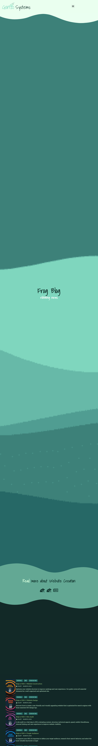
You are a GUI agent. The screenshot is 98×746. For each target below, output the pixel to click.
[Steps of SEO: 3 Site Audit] (10, 720)
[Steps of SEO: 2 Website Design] (10, 704)
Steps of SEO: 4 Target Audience (27, 733)
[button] (73, 6)
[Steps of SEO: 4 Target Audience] (10, 737)
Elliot (20, 686)
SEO (26, 680)
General (19, 680)
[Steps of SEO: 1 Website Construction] (10, 687)
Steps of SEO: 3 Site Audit (25, 717)
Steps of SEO (33, 680)
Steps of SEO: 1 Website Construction (29, 684)
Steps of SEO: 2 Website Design (27, 700)
